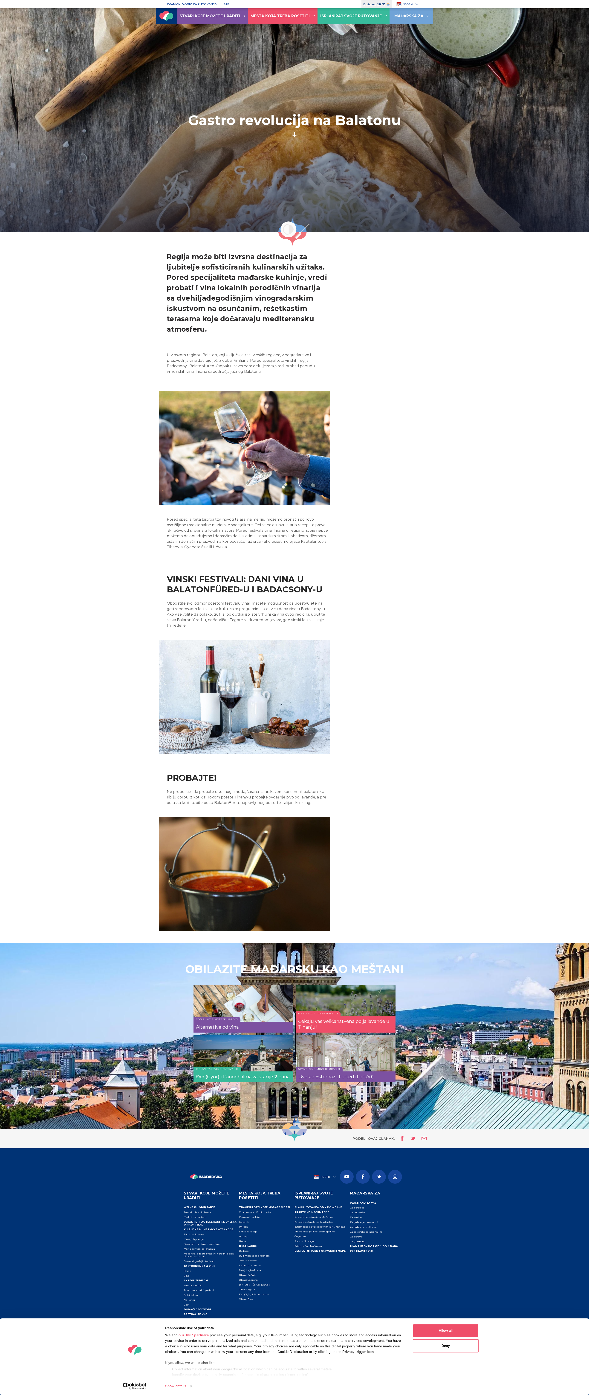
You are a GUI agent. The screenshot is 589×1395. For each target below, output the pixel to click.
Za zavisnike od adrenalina (366, 1231)
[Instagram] (395, 1177)
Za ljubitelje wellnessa (363, 1227)
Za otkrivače (357, 1212)
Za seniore (356, 1217)
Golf (186, 1304)
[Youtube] (347, 1177)
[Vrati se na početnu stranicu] (166, 16)
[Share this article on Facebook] (401, 1139)
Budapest (244, 1250)
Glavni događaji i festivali (199, 1261)
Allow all (446, 1330)
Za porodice (357, 1207)
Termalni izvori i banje (197, 1212)
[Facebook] (363, 1177)
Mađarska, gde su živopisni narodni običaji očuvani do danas (210, 1255)
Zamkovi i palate (194, 1234)
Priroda (243, 1226)
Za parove (356, 1236)
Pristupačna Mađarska (308, 1246)
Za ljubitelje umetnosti (364, 1222)
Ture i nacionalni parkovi (199, 1290)
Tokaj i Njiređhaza (250, 1270)
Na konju (189, 1299)
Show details (175, 1386)
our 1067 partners (194, 1335)
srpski (408, 4)
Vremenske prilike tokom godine (314, 1231)
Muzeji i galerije (194, 1239)
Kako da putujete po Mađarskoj (313, 1221)
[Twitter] (379, 1177)
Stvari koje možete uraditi (209, 16)
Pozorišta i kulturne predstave (202, 1244)
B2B (226, 4)
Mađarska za (408, 16)
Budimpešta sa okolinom (254, 1255)
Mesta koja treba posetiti (280, 16)
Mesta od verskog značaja (199, 1248)
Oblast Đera (246, 1299)
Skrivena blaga (248, 1231)
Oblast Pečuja (247, 1275)
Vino (186, 1275)
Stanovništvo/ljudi (305, 1241)
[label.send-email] (421, 1139)
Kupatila (244, 1221)
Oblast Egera (247, 1289)
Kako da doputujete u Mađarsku (314, 1217)
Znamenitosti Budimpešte (255, 1212)
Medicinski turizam (195, 1217)
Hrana (187, 1270)
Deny (446, 1346)
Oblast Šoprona (248, 1279)
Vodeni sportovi (193, 1285)
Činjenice (300, 1236)
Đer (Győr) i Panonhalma (254, 1294)
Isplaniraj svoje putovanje (351, 16)
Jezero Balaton (248, 1260)
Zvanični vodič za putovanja (192, 4)
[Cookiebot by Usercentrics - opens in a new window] (135, 1386)
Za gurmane (357, 1241)
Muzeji (243, 1236)
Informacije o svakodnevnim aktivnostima (319, 1226)
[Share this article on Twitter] (410, 1139)
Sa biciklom (191, 1295)
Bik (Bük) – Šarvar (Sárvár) (254, 1284)
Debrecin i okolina (250, 1265)
